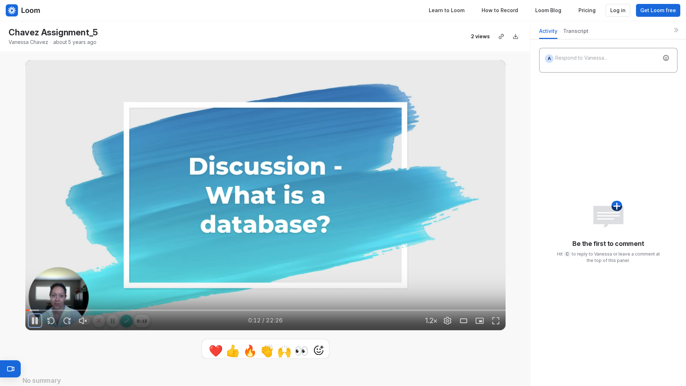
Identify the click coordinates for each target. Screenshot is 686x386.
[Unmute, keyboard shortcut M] (83, 320)
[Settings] (447, 320)
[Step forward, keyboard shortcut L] (67, 320)
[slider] (265, 310)
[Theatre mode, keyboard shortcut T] (463, 320)
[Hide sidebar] (676, 30)
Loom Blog (548, 10)
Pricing (587, 10)
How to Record (500, 10)
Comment (339, 350)
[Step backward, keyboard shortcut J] (51, 320)
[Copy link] (501, 36)
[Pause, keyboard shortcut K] (35, 320)
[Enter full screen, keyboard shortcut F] (495, 320)
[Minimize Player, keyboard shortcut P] (479, 320)
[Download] (515, 36)
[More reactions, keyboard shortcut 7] (285, 350)
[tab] (548, 33)
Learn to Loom (446, 10)
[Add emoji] (666, 58)
